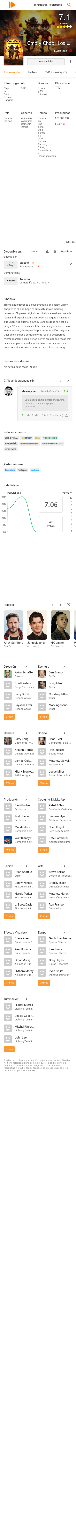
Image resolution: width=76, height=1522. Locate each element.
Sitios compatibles (36, 251)
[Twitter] (36, 472)
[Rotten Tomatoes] (30, 445)
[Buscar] (69, 5)
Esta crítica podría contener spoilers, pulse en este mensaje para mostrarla (45, 403)
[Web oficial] (12, 440)
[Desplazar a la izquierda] (53, 605)
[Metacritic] (11, 445)
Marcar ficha (46, 61)
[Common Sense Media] (53, 445)
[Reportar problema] (47, 251)
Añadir (33, 366)
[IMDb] (38, 440)
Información (12, 72)
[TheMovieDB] (50, 440)
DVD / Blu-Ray (56, 72)
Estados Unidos (8, 119)
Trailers (32, 72)
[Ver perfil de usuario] (9, 391)
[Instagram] (23, 472)
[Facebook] (10, 472)
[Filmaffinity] (27, 440)
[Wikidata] (11, 451)
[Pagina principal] (12, 7)
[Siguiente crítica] (68, 381)
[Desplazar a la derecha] (60, 605)
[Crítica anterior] (60, 381)
